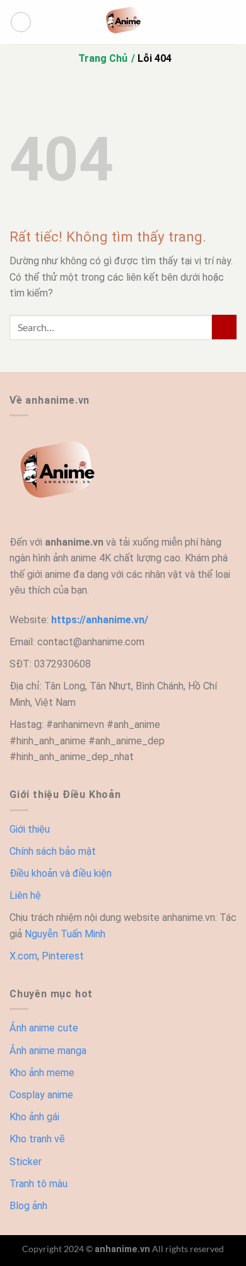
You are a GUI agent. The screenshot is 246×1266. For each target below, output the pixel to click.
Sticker (25, 1162)
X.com (23, 956)
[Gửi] (224, 327)
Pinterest (63, 956)
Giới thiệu (29, 829)
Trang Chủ (102, 58)
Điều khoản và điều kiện (60, 873)
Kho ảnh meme (41, 1073)
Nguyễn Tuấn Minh (65, 934)
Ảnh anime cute (43, 1028)
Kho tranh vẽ (37, 1139)
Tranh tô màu (38, 1184)
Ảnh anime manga (47, 1051)
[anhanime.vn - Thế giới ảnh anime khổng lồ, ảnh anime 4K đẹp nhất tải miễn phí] (123, 22)
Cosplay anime (41, 1095)
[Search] (232, 22)
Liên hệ (25, 895)
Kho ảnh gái (34, 1117)
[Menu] (21, 22)
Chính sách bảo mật (52, 851)
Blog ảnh (28, 1206)
